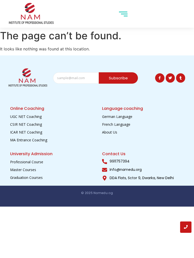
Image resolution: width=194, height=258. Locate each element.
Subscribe (118, 78)
